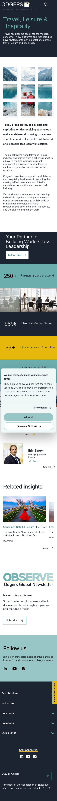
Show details (40, 408)
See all (47, 467)
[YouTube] (14, 668)
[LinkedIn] (5, 669)
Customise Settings (27, 426)
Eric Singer (36, 450)
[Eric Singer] (13, 453)
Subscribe (11, 620)
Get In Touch (15, 255)
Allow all (28, 417)
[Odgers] (16, 5)
